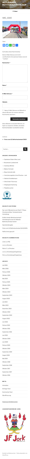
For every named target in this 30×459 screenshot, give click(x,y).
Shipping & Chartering (10, 185)
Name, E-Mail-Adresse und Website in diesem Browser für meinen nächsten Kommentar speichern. (14, 112)
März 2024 (5, 288)
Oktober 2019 (6, 348)
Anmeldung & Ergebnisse (14, 252)
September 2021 (7, 332)
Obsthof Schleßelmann (10, 178)
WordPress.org (6, 395)
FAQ (9, 242)
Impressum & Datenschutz (10, 402)
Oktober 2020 (6, 338)
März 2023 (5, 305)
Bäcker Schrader (9, 169)
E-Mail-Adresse (7, 93)
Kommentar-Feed (7, 392)
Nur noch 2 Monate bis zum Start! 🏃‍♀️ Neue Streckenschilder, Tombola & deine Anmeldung (14, 212)
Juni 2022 (5, 322)
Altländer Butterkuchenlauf (14, 3)
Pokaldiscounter (8, 188)
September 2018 (7, 365)
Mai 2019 (5, 358)
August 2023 (6, 298)
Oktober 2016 (6, 375)
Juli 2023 (5, 302)
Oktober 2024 (6, 285)
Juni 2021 (5, 335)
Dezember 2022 (7, 308)
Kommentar (6, 62)
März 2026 (5, 268)
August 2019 (6, 355)
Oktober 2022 (6, 312)
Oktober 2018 (6, 362)
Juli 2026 (5, 265)
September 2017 (7, 372)
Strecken (9, 245)
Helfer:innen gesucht (8, 231)
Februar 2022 (6, 325)
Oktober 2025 (6, 275)
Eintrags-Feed (6, 388)
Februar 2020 (6, 345)
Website (4, 102)
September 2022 (7, 315)
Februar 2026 (6, 272)
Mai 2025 (5, 278)
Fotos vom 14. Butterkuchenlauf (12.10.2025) (14, 228)
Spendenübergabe (7, 225)
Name (4, 85)
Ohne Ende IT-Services (10, 181)
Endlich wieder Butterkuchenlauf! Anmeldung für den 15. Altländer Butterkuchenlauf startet (11, 219)
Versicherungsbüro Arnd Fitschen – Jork (15, 175)
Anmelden (5, 385)
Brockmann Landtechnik (11, 162)
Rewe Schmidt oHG (9, 172)
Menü (15, 11)
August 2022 (6, 318)
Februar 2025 (6, 282)
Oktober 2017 (6, 368)
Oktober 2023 (6, 292)
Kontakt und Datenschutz (8, 453)
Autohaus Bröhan (9, 166)
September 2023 (7, 295)
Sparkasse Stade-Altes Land (12, 159)
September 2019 (7, 352)
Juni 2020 (5, 342)
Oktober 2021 (6, 328)
